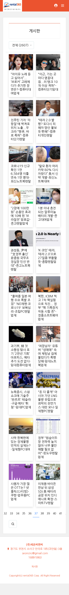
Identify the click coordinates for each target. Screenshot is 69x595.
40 (54, 513)
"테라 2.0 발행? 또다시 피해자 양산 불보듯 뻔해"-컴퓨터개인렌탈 (47, 128)
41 (60, 513)
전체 (20, 45)
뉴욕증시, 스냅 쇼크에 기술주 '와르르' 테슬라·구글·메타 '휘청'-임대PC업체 (21, 399)
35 (23, 513)
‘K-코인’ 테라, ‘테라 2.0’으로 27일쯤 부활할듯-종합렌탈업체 (47, 258)
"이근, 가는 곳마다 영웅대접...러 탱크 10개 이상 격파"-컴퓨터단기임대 (48, 82)
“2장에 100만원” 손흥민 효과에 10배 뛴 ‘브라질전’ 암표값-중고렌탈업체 (21, 216)
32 (5, 513)
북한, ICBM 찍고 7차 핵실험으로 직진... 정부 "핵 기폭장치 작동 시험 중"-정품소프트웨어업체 (48, 308)
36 (29, 513)
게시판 (34, 567)
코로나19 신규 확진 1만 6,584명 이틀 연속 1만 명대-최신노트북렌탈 (21, 173)
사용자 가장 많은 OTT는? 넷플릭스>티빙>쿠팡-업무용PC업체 (20, 491)
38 (42, 513)
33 (11, 513)
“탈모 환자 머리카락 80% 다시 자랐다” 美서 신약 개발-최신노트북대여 (48, 173)
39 (48, 513)
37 (36, 513)
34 (17, 513)
